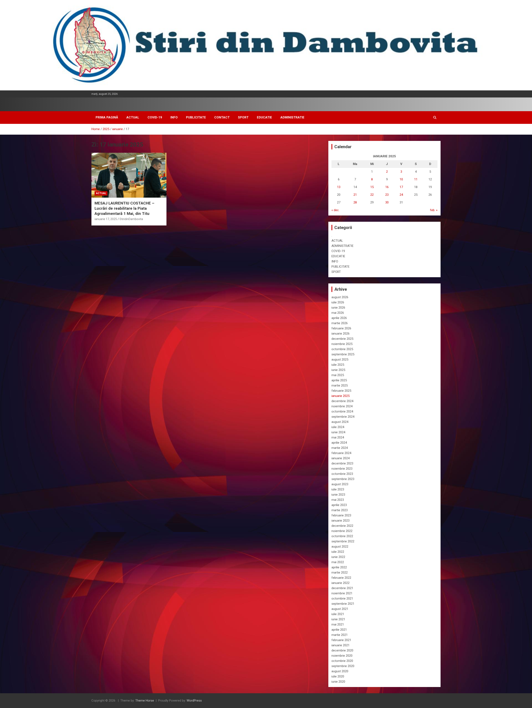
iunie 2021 (338, 619)
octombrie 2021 (342, 598)
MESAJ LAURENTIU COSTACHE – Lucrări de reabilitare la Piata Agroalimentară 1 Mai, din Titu (124, 208)
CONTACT (222, 117)
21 (355, 195)
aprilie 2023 (339, 505)
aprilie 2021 (339, 630)
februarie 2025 (341, 391)
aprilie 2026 (339, 318)
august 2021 (339, 609)
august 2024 (339, 422)
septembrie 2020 (342, 666)
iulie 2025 (337, 365)
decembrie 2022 (342, 526)
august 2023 (339, 484)
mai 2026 (337, 313)
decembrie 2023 (342, 463)
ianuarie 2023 (340, 520)
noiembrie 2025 (341, 344)
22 (372, 195)
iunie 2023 (338, 494)
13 (338, 187)
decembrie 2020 (342, 650)
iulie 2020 (337, 676)
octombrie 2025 (342, 349)
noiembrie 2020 (341, 656)
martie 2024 (339, 448)
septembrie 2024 (342, 417)
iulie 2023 (337, 489)
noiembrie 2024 (341, 406)
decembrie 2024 (342, 401)
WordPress (194, 700)
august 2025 (339, 359)
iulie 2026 (337, 302)
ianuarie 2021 (340, 645)
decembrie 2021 (342, 588)
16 (387, 187)
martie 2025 (339, 385)
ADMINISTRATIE (292, 117)
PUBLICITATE (196, 117)
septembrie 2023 (342, 479)
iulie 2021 (337, 614)
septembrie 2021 (342, 604)
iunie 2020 (338, 681)
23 (387, 195)
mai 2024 (337, 437)
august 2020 (339, 671)
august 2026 (339, 297)
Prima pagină (107, 117)
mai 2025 (337, 375)
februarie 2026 (341, 328)
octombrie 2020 (342, 661)
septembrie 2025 (342, 354)
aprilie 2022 (339, 567)
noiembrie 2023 (341, 468)
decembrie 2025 (342, 339)
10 (401, 179)
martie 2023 (339, 510)
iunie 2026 (338, 307)
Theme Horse (144, 700)
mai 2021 (337, 624)
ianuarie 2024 (340, 458)
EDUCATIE (264, 117)
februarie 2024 (341, 453)
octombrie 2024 (342, 411)
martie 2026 (339, 323)
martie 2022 (339, 572)
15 (372, 187)
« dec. (335, 210)
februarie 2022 (341, 578)
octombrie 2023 (342, 474)
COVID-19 (155, 117)
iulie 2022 (337, 552)
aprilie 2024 (339, 443)
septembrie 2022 (342, 541)
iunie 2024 (338, 432)
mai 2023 (337, 500)
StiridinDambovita (131, 219)
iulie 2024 (337, 427)
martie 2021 (339, 635)
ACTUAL (132, 117)
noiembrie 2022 (341, 531)
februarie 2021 (341, 640)
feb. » (433, 210)
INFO (174, 117)
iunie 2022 (338, 557)
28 (355, 202)
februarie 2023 (341, 515)
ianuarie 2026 (340, 333)
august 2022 (339, 546)
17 (401, 187)
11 (415, 179)
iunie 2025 (338, 370)
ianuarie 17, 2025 (106, 219)
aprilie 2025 (339, 380)
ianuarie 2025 (340, 396)
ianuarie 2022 (340, 583)
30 (387, 202)
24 (401, 195)
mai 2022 (337, 562)
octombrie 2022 (342, 536)
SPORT (243, 117)
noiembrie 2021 (341, 593)
